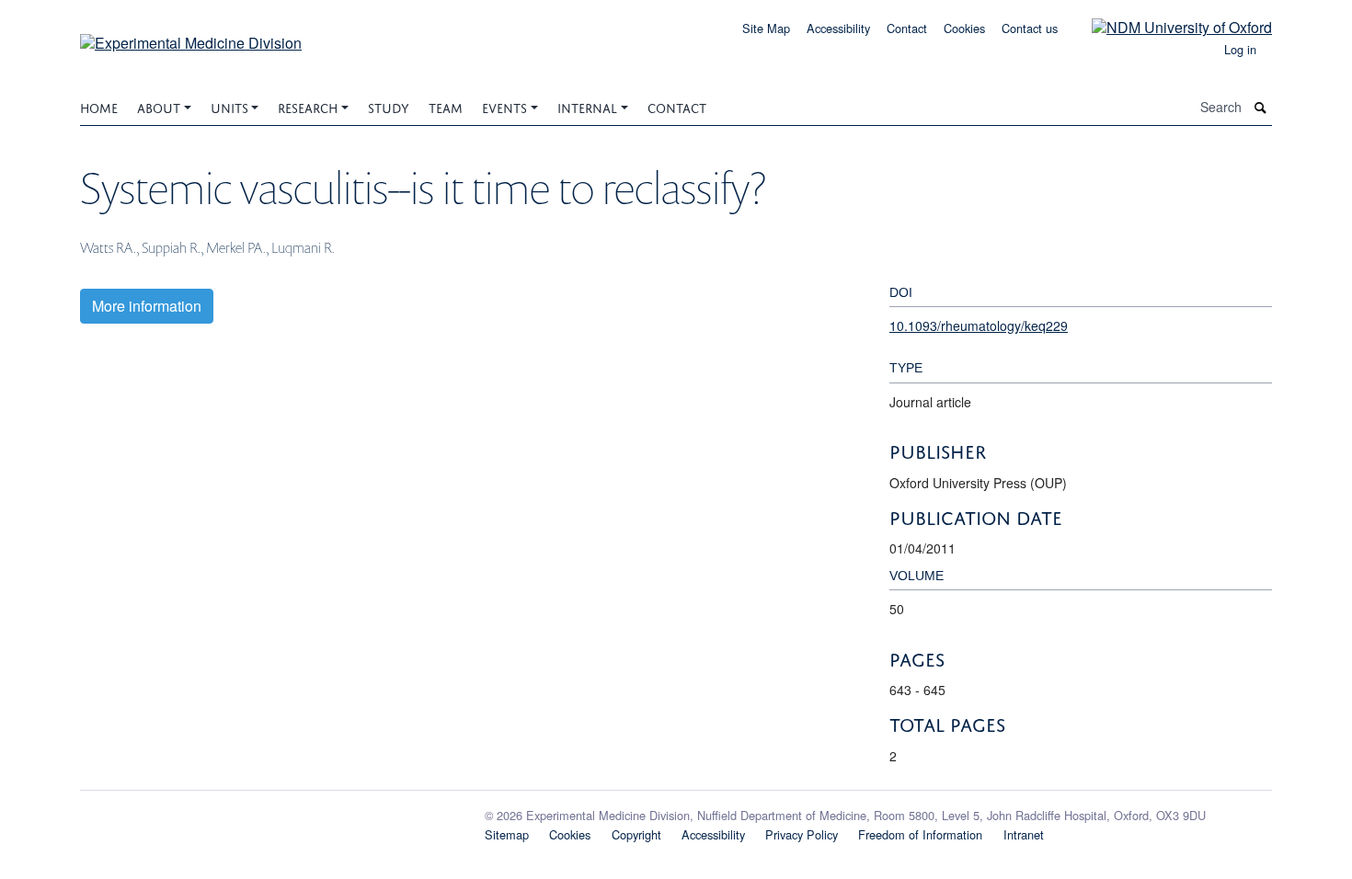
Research (308, 106)
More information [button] (146, 305)
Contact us (1030, 28)
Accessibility (838, 28)
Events (504, 106)
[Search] (1261, 107)
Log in (1240, 49)
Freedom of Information (920, 834)
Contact (907, 28)
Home (99, 106)
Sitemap (507, 834)
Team (446, 106)
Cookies (964, 28)
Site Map (766, 28)
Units (229, 106)
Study (388, 106)
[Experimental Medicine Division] (191, 36)
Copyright (636, 834)
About (158, 106)
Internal (587, 106)
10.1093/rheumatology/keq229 (978, 325)
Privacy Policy (801, 834)
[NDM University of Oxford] (1168, 26)
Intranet (1023, 834)
